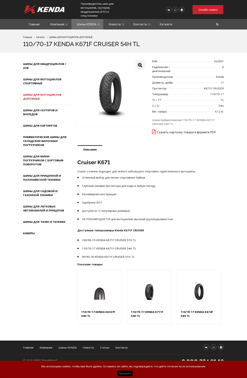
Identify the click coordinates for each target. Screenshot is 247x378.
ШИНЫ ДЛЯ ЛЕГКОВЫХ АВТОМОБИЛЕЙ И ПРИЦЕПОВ (43, 208)
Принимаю (124, 373)
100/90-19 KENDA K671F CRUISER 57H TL (109, 240)
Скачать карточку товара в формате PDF (186, 132)
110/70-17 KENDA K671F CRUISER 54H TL (109, 248)
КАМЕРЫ (29, 233)
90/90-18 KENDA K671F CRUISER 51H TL (108, 256)
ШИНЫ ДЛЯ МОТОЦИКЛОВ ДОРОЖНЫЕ (42, 96)
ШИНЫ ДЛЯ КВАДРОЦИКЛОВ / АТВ (44, 66)
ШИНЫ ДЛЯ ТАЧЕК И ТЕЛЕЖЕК (44, 222)
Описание (90, 149)
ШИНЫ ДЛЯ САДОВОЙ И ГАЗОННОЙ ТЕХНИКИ (40, 193)
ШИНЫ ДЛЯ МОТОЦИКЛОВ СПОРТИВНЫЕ (42, 81)
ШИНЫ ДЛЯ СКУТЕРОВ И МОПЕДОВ (40, 112)
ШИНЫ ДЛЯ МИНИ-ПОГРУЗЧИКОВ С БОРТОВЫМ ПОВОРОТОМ (43, 160)
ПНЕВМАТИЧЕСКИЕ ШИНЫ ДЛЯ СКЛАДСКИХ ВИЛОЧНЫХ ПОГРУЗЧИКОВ (45, 141)
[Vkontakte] (169, 9)
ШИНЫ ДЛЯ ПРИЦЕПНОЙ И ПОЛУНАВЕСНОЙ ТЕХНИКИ (42, 177)
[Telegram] (182, 9)
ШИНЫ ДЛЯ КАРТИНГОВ (40, 125)
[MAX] (175, 9)
